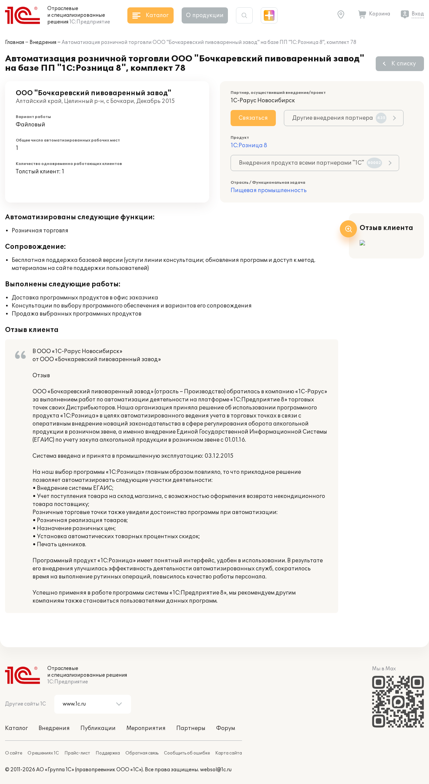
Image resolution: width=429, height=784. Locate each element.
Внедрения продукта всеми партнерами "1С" (310, 163)
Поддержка (108, 753)
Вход (418, 14)
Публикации (98, 728)
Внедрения (42, 42)
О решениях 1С (43, 753)
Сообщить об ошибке (187, 753)
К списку (403, 63)
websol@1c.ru (216, 770)
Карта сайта (228, 753)
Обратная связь (142, 753)
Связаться (253, 118)
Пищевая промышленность (269, 190)
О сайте (13, 753)
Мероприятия (146, 728)
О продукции (205, 15)
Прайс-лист (77, 753)
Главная (14, 42)
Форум (225, 728)
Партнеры (190, 728)
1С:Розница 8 (249, 145)
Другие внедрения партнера (338, 118)
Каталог (16, 728)
